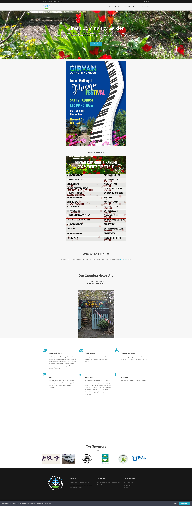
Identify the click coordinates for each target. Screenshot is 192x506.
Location (117, 6)
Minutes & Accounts (128, 6)
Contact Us (145, 6)
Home (111, 6)
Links (138, 6)
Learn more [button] (48, 503)
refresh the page (123, 259)
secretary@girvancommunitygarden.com (53, 1)
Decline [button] (176, 503)
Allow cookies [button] (184, 503)
